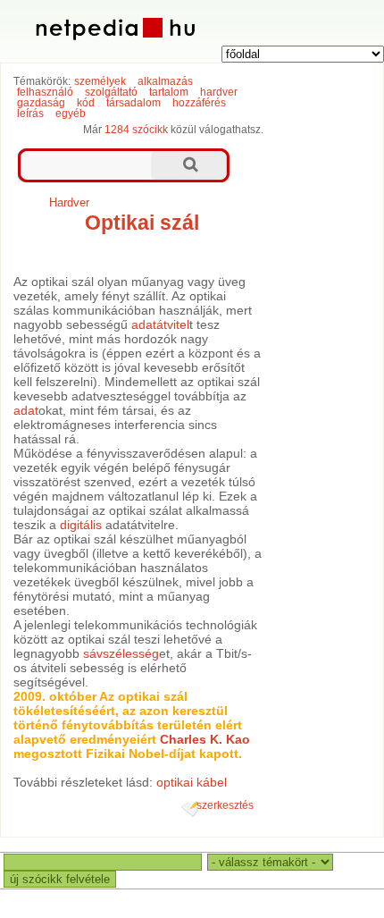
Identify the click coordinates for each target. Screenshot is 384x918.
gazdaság (41, 102)
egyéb (70, 113)
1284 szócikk (136, 129)
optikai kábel (191, 782)
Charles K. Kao (205, 739)
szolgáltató (111, 92)
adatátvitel (160, 324)
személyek (100, 81)
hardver (219, 92)
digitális (81, 525)
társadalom (133, 102)
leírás (30, 113)
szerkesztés (225, 805)
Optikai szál (142, 222)
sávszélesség (121, 653)
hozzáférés (199, 102)
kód (86, 102)
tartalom (168, 92)
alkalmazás (165, 81)
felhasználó (45, 92)
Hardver (69, 202)
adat (25, 410)
